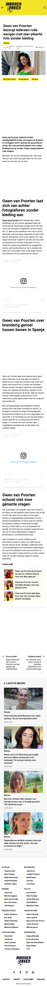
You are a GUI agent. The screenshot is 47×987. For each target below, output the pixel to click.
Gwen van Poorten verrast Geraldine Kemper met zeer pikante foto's (27, 585)
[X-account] (14, 972)
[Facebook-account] (20, 972)
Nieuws (6, 43)
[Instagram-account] (26, 972)
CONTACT (6, 979)
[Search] (44, 7)
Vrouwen (35, 79)
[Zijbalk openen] (2, 7)
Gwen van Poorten (9, 79)
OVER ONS (41, 979)
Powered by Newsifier (23, 984)
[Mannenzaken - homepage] (13, 7)
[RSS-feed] (33, 972)
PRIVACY (16, 979)
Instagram (40, 47)
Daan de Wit (11, 47)
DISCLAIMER (28, 979)
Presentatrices (24, 79)
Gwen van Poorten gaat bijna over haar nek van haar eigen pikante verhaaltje (27, 596)
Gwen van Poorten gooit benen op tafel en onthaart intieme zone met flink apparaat (28, 574)
